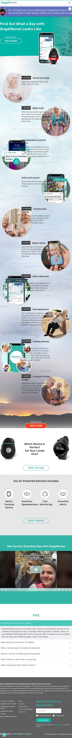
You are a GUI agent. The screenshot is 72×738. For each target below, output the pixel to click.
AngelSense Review (6, 711)
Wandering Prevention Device (7, 707)
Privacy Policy (22, 706)
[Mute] (62, 589)
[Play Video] (2, 589)
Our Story (21, 704)
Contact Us (22, 712)
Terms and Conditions (25, 709)
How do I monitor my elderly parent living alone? (20, 654)
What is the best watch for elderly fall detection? (20, 648)
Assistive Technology (7, 701)
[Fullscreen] (70, 589)
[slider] (32, 589)
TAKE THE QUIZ (36, 468)
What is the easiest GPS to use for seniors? (18, 665)
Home (20, 701)
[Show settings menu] (66, 589)
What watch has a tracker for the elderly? (17, 642)
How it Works (36, 520)
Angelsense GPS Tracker (8, 704)
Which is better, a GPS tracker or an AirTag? (18, 659)
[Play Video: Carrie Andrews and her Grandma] (36, 569)
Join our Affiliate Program (8, 716)
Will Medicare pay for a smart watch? (16, 623)
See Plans (11, 41)
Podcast (3, 714)
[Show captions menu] (59, 589)
